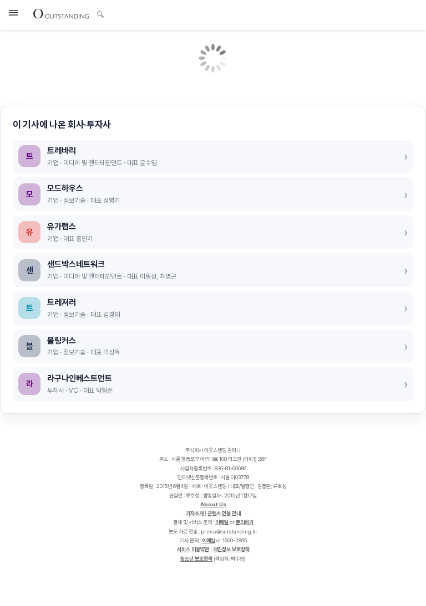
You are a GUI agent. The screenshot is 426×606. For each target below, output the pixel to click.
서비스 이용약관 (193, 549)
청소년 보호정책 (196, 559)
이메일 (222, 522)
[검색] (97, 12)
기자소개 (195, 513)
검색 (100, 15)
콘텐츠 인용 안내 (224, 513)
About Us (213, 504)
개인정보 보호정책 (231, 549)
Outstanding (61, 13)
